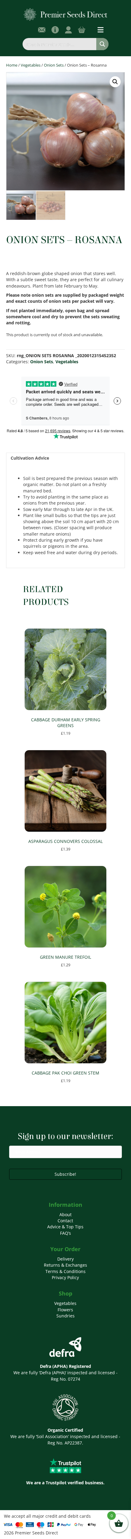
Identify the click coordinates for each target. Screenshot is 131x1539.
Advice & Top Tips (65, 1227)
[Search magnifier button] (102, 44)
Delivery (65, 1259)
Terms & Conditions (65, 1271)
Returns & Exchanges (65, 1265)
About (65, 1214)
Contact (65, 1220)
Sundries (65, 1316)
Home (11, 65)
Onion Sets (54, 65)
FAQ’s (65, 1233)
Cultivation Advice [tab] (30, 458)
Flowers (65, 1310)
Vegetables (31, 65)
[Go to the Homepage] (65, 14)
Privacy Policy (65, 1277)
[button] (115, 81)
